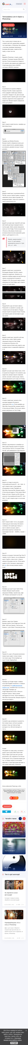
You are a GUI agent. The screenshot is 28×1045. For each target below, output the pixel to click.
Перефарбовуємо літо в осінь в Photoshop (12, 924)
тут (13, 404)
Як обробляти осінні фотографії (11, 894)
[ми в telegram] (6, 811)
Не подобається (24, 811)
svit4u (6, 33)
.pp (9, 4)
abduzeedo (9, 786)
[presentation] (20, 818)
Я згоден (14, 1043)
